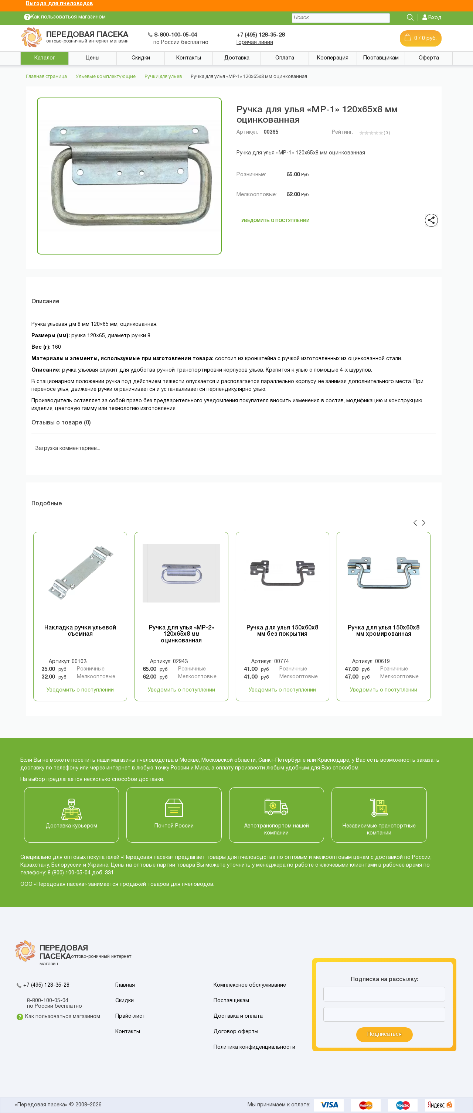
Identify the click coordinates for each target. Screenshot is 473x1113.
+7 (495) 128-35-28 (46, 985)
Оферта (429, 58)
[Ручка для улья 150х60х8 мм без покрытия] (282, 581)
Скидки (141, 58)
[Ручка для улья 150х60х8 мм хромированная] (383, 581)
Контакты (188, 58)
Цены (92, 58)
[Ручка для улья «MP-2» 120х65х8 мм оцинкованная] (181, 581)
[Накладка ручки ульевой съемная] (80, 581)
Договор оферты (236, 1032)
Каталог (44, 58)
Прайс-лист (130, 1016)
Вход (435, 18)
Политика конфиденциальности (254, 1047)
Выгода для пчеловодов (59, 3)
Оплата (284, 58)
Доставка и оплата (238, 1016)
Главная (125, 985)
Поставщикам (381, 58)
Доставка (236, 58)
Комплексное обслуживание (250, 985)
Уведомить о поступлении (275, 218)
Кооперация (332, 58)
